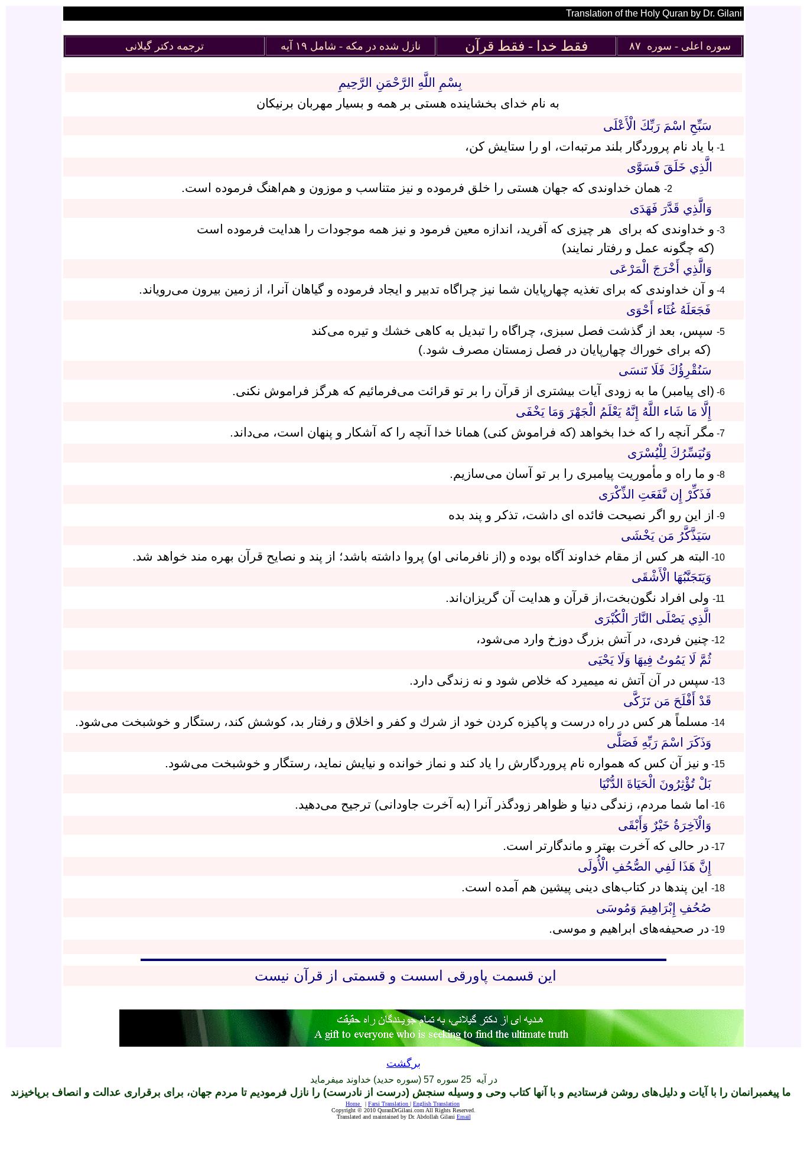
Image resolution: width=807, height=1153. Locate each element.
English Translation (436, 1103)
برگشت (403, 1063)
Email (464, 1116)
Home (354, 1103)
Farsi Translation (388, 1103)
